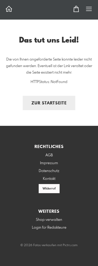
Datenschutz (49, 171)
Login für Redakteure (49, 227)
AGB (49, 155)
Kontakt (49, 179)
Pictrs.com (70, 245)
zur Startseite (49, 103)
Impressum (49, 163)
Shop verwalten (49, 220)
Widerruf (49, 188)
